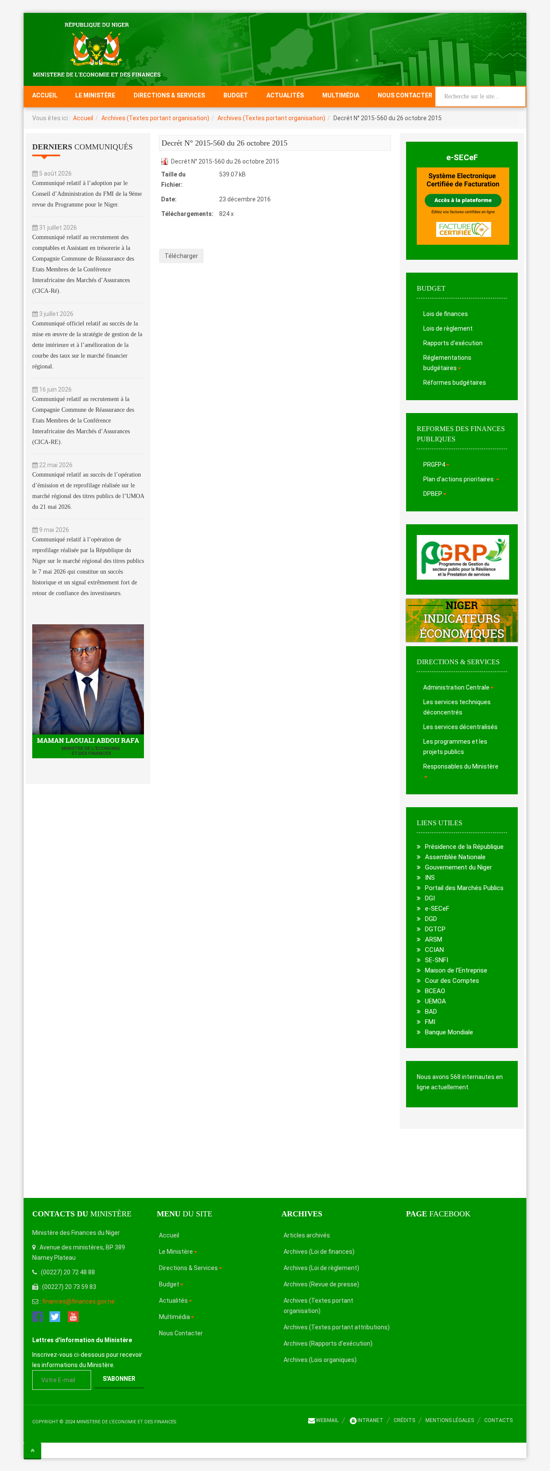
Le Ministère (95, 95)
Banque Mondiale (449, 1032)
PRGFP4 (434, 464)
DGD (431, 919)
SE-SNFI (436, 960)
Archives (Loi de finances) (319, 1251)
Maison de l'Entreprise (456, 970)
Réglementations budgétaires (447, 362)
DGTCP (435, 929)
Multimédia (340, 95)
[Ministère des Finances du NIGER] (96, 49)
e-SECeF (462, 157)
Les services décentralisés (460, 726)
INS (430, 877)
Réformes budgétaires (454, 382)
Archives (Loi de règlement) (321, 1267)
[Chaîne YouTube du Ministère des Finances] (73, 1316)
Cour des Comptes (452, 981)
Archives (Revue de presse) (321, 1284)
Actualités (285, 95)
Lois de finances (445, 313)
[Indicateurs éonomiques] (462, 620)
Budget (235, 95)
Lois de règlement (448, 328)
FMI (430, 1022)
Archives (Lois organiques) (320, 1359)
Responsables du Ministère (460, 766)
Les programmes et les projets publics (455, 746)
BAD (431, 1011)
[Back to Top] (32, 1450)
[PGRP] (463, 556)
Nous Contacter (405, 95)
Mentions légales (449, 1420)
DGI (430, 898)
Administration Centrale (456, 687)
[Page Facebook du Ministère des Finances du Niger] (37, 1316)
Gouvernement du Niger (458, 867)
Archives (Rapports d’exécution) (328, 1343)
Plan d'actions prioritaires (459, 479)
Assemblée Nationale (455, 857)
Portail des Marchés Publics (464, 888)
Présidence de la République (464, 847)
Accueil (45, 95)
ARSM (433, 939)
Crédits (404, 1420)
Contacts (498, 1420)
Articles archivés (307, 1235)
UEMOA (435, 1001)
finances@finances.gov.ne (78, 1301)
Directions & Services (169, 95)
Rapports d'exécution (453, 343)
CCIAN (434, 950)
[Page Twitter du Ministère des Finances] (54, 1316)
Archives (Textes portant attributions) (337, 1327)
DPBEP (432, 493)
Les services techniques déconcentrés (457, 707)
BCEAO (435, 991)
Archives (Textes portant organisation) (155, 118)
